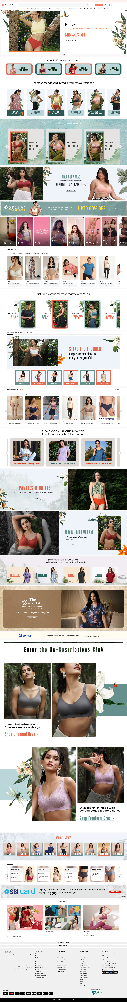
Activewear (38, 959)
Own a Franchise (120, 1)
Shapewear (38, 963)
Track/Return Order (91, 1)
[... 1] (20, 575)
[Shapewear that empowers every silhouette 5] (87, 377)
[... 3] (77, 575)
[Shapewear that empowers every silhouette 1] (22, 377)
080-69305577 (115, 963)
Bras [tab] (14, 253)
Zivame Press (83, 969)
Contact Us (99, 1)
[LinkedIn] (113, 969)
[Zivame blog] (109, 969)
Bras (36, 955)
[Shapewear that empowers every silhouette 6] (103, 377)
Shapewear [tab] (45, 253)
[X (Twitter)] (104, 969)
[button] (87, 5)
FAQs (81, 983)
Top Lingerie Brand (39, 977)
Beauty (37, 969)
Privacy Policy (60, 957)
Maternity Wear (39, 967)
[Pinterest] (107, 969)
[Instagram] (106, 969)
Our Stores (105, 1)
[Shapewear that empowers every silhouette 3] (54, 377)
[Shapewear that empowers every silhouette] (63, 352)
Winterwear (38, 965)
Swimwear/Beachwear (40, 975)
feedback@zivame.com (110, 965)
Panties (37, 961)
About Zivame (83, 953)
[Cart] (114, 5)
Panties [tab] (20, 253)
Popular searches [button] (63, 945)
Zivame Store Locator (84, 967)
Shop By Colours (83, 965)
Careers (81, 979)
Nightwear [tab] (27, 253)
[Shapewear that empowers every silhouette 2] (38, 377)
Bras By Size (82, 961)
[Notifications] (106, 5)
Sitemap (81, 981)
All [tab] (8, 253)
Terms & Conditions (62, 959)
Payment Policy (61, 967)
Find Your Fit (82, 957)
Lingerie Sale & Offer (40, 973)
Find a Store (82, 985)
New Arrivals (38, 953)
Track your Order (61, 963)
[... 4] (105, 575)
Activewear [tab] (36, 253)
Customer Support (61, 969)
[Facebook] (102, 969)
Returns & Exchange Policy (63, 961)
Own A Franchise (83, 973)
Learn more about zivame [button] (63, 942)
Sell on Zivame (112, 1)
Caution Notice (60, 971)
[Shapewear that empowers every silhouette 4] (71, 377)
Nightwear (37, 957)
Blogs (84, 1)
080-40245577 (108, 963)
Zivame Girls (38, 971)
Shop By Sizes (83, 963)
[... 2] (48, 575)
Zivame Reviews (83, 975)
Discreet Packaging (61, 965)
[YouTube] (111, 969)
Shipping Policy (60, 955)
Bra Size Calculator (84, 959)
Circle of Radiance (84, 977)
